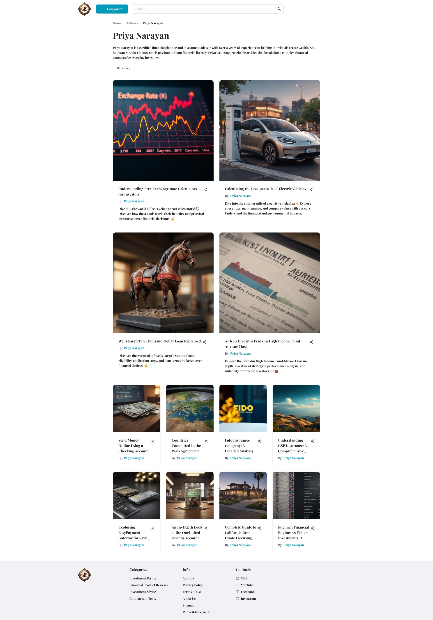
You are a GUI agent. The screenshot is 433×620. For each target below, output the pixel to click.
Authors (132, 23)
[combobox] (205, 9)
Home (117, 23)
